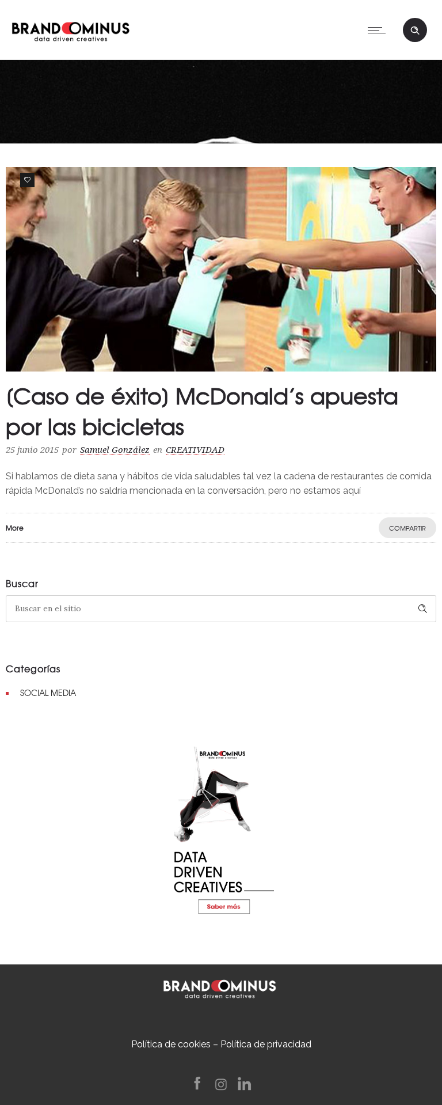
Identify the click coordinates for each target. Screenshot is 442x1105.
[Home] (70, 29)
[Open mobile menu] (379, 29)
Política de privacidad (265, 1044)
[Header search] (415, 29)
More (15, 528)
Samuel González (115, 450)
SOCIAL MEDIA (48, 692)
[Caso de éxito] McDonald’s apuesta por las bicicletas (202, 410)
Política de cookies (171, 1044)
